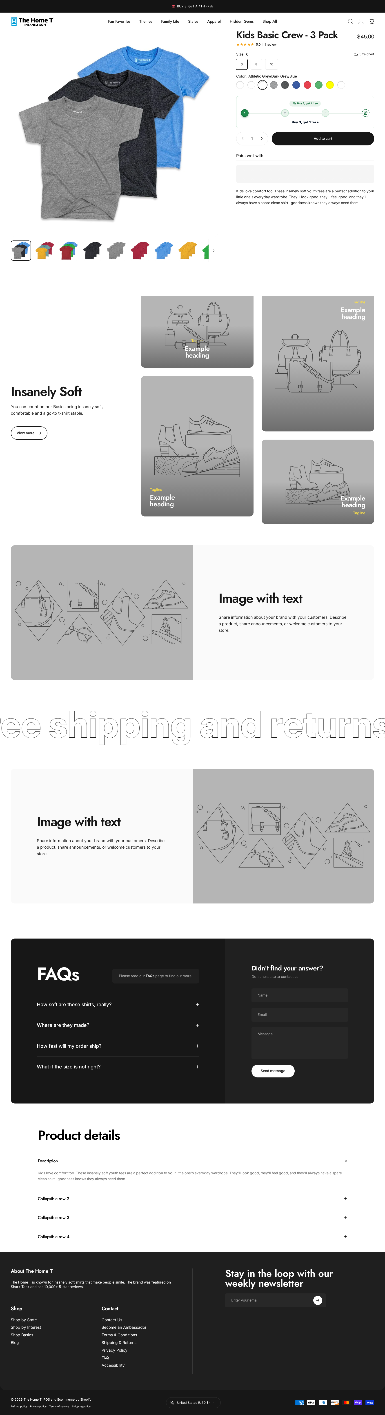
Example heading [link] (197, 352)
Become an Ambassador (124, 1327)
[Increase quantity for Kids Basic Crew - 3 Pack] (263, 138)
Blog (15, 1342)
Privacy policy (38, 1406)
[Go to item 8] (188, 250)
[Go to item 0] (21, 250)
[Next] (206, 143)
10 (271, 64)
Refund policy (19, 1406)
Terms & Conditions (119, 1335)
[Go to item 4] (92, 250)
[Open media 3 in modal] (114, 133)
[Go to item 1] (45, 250)
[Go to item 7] (164, 250)
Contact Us (112, 1319)
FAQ (105, 1357)
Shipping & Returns (119, 1342)
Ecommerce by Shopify (74, 1399)
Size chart (366, 54)
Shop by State (24, 1319)
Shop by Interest (26, 1327)
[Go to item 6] (140, 250)
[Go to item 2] (68, 250)
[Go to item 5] (116, 250)
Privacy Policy (114, 1350)
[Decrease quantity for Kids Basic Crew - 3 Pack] (241, 138)
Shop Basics (22, 1335)
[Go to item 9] (211, 250)
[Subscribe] (317, 1300)
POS (46, 1399)
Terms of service (59, 1406)
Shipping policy (81, 1406)
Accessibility (113, 1365)
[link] (29, 433)
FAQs (150, 976)
